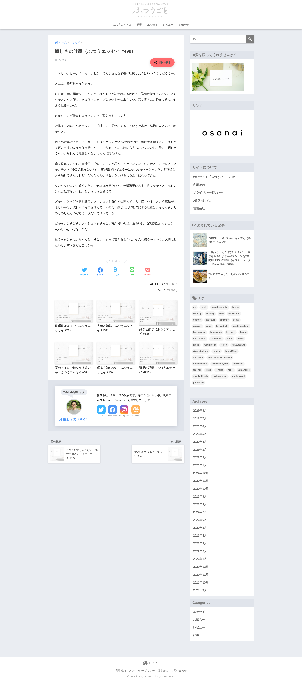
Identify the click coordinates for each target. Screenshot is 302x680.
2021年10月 (200, 582)
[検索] (250, 39)
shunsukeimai (200, 363)
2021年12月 (200, 567)
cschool (197, 320)
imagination (216, 332)
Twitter (101, 415)
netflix (196, 345)
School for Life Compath (220, 357)
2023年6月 (200, 426)
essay (173, 290)
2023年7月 (200, 418)
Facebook (112, 415)
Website (135, 415)
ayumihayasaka (220, 307)
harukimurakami (241, 326)
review (224, 345)
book (221, 313)
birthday (197, 313)
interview (230, 332)
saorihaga (198, 357)
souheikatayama (220, 363)
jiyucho (243, 332)
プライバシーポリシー (208, 192)
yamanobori (244, 370)
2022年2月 (200, 551)
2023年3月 (200, 449)
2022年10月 (200, 488)
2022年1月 (200, 559)
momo (230, 338)
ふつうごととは (122, 24)
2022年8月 (200, 504)
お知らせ (184, 24)
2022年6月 (200, 520)
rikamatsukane (200, 351)
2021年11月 (200, 574)
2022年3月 (200, 543)
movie (241, 338)
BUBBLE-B (234, 313)
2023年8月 (200, 410)
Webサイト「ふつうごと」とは (214, 177)
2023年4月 (200, 442)
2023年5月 (200, 434)
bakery (235, 307)
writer (230, 370)
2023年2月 (200, 457)
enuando (224, 320)
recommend (210, 345)
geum (209, 326)
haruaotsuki (222, 326)
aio (194, 307)
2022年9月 (200, 496)
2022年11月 (200, 481)
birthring (210, 313)
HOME (153, 663)
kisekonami (216, 338)
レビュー (168, 24)
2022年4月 (200, 535)
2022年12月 (200, 473)
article (204, 307)
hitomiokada (199, 332)
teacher (197, 370)
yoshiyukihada (200, 376)
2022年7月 (200, 512)
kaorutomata (199, 338)
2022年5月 (200, 528)
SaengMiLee (231, 351)
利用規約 (199, 184)
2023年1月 (200, 465)
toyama (219, 370)
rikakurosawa (238, 345)
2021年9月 (200, 590)
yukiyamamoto (219, 376)
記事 (139, 24)
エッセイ (152, 24)
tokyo (208, 370)
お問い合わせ (202, 200)
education (210, 320)
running (216, 351)
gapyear (197, 326)
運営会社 (199, 208)
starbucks (238, 363)
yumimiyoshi (238, 376)
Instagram (124, 415)
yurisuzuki (198, 382)
